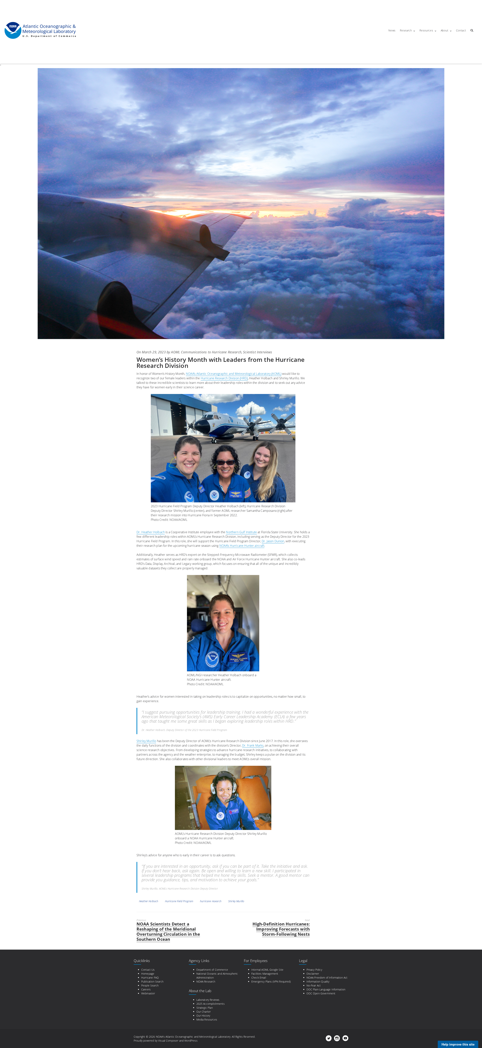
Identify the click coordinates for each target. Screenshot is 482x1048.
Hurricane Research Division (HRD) (224, 378)
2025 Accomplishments (210, 1003)
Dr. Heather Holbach (151, 532)
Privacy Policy (314, 969)
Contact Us (148, 969)
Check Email (258, 977)
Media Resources (206, 1019)
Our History (203, 1015)
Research (406, 30)
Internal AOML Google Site (267, 969)
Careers (146, 989)
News (392, 30)
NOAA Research (205, 981)
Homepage (147, 973)
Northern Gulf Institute (241, 532)
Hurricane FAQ (150, 977)
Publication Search (152, 981)
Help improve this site (458, 1044)
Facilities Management (264, 973)
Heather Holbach (148, 901)
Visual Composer (168, 1040)
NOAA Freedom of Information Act (327, 977)
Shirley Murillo (146, 741)
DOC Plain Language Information (326, 989)
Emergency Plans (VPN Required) (271, 981)
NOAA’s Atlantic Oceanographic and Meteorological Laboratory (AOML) (233, 374)
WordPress (190, 1040)
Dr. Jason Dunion (273, 541)
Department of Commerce (212, 969)
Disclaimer (313, 973)
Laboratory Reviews (208, 1000)
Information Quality (318, 981)
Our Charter (203, 1011)
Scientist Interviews (257, 352)
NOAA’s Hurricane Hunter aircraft (241, 546)
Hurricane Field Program (179, 901)
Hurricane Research (226, 352)
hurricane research (210, 901)
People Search (150, 985)
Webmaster (148, 993)
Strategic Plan (204, 1007)
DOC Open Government (321, 993)
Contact (461, 30)
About (444, 30)
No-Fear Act (314, 985)
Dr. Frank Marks (252, 745)
